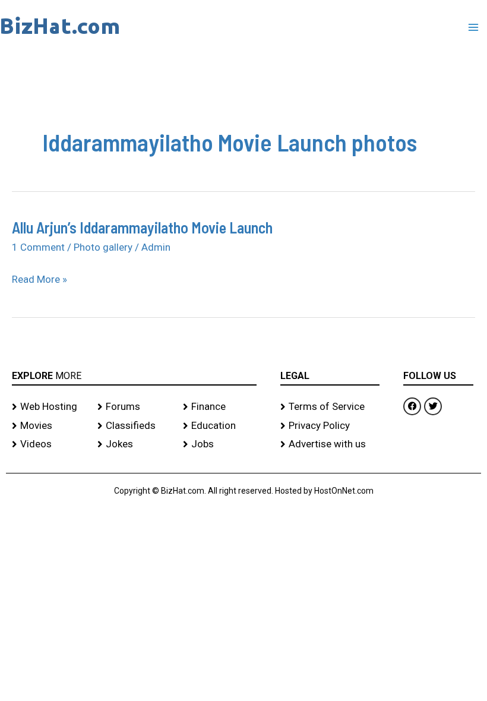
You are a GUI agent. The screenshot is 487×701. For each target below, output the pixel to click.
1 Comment (38, 247)
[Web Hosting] (49, 406)
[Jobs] (220, 444)
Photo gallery (103, 247)
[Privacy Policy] (330, 425)
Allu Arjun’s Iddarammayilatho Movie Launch (142, 227)
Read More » (39, 279)
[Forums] (134, 406)
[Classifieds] (134, 425)
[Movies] (49, 425)
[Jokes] (134, 444)
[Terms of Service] (330, 406)
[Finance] (220, 406)
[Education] (220, 425)
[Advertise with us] (330, 444)
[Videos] (49, 444)
